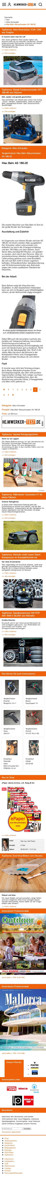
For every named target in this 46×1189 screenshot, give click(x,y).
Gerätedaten (9, 1145)
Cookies (7, 1168)
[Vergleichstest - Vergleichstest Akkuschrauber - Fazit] (13, 395)
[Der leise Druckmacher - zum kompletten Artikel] (23, 594)
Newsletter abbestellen (11, 1132)
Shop (6, 1138)
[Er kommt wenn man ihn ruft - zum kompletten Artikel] (23, 71)
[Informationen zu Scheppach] (35, 1072)
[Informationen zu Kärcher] (35, 1068)
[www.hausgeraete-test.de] (34, 1093)
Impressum (9, 1159)
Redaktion (8, 1143)
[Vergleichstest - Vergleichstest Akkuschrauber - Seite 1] (4, 389)
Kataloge (8, 1150)
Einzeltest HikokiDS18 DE (30, 761)
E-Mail (23, 845)
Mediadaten (9, 1161)
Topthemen (9, 1155)
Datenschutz (9, 1166)
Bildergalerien (10, 1148)
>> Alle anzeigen (8, 53)
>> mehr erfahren (9, 835)
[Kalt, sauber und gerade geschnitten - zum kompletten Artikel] (23, 129)
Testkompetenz (10, 1141)
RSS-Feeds (8, 1152)
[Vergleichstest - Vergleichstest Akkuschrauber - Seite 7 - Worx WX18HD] (8, 395)
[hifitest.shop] (28, 1105)
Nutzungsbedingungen (13, 1173)
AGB (6, 1163)
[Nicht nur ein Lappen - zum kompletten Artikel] (23, 473)
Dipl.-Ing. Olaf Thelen (28, 841)
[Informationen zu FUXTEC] (35, 1064)
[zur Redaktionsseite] (5, 845)
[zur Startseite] (25, 4)
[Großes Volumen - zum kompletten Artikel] (23, 652)
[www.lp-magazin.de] (17, 1105)
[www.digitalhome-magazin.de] (11, 1093)
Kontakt (7, 1170)
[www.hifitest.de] (23, 1093)
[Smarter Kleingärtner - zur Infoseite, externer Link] (23, 536)
